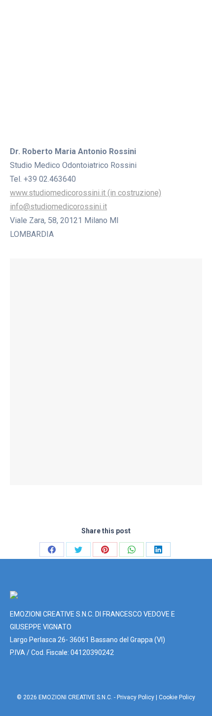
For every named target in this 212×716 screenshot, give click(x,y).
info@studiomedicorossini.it (58, 206)
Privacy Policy (135, 697)
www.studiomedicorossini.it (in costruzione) (85, 192)
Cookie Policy (177, 697)
